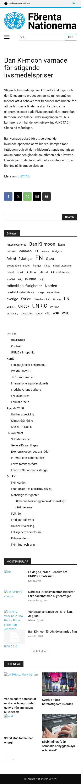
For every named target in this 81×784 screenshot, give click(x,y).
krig (20, 279)
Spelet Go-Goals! (21, 426)
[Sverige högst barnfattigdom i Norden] (59, 684)
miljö (41, 279)
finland (11, 259)
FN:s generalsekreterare (26, 532)
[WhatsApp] (27, 196)
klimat (43, 272)
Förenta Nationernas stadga (29, 470)
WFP (56, 313)
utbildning (12, 313)
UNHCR (11, 306)
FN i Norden (18, 482)
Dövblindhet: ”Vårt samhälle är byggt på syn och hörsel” (58, 746)
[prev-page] (6, 759)
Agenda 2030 (15, 408)
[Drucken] (46, 196)
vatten (39, 313)
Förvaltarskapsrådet (24, 464)
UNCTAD (23, 176)
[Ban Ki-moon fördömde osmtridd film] (14, 636)
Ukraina (57, 299)
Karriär (11, 358)
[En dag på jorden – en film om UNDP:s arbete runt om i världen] (7, 577)
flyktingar (25, 259)
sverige (12, 299)
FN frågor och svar (23, 544)
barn (61, 244)
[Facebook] (8, 196)
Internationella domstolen (27, 457)
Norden (51, 286)
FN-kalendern (19, 538)
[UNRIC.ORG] (40, 21)
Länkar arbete (20, 402)
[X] (18, 196)
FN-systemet (15, 433)
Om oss (11, 333)
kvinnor (30, 279)
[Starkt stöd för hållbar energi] (21, 724)
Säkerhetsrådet (42, 299)
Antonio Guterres (16, 244)
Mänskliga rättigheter (25, 495)
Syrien (26, 299)
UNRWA (54, 306)
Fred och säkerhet (22, 519)
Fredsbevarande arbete (26, 389)
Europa (45, 251)
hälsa (47, 265)
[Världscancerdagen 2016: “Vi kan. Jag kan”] (14, 629)
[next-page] (13, 759)
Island (10, 272)
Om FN (11, 476)
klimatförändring (60, 272)
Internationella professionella (29, 383)
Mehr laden (39, 651)
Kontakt (16, 346)
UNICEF (23, 306)
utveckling (27, 313)
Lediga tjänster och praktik (28, 364)
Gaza (50, 259)
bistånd (11, 251)
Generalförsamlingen (18, 265)
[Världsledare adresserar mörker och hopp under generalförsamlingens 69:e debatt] (21, 683)
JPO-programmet (22, 377)
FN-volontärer (20, 395)
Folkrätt (16, 513)
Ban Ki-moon (42, 244)
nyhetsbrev (53, 292)
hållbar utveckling (62, 265)
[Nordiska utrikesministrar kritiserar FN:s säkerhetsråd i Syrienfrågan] (14, 597)
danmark (25, 251)
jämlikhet (31, 272)
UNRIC (39, 306)
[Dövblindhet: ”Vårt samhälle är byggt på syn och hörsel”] (59, 726)
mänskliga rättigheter (24, 286)
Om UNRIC (18, 340)
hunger (37, 265)
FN (39, 258)
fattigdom (57, 251)
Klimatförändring (22, 420)
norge (40, 292)
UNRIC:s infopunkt (23, 352)
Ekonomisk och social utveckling (31, 488)
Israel (20, 272)
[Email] (37, 196)
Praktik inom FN (21, 371)
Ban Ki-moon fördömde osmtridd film (52, 631)
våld (47, 313)
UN (66, 299)
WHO (65, 313)
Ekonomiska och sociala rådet (30, 451)
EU (37, 251)
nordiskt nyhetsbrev (20, 292)
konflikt (11, 279)
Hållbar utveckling (22, 414)
